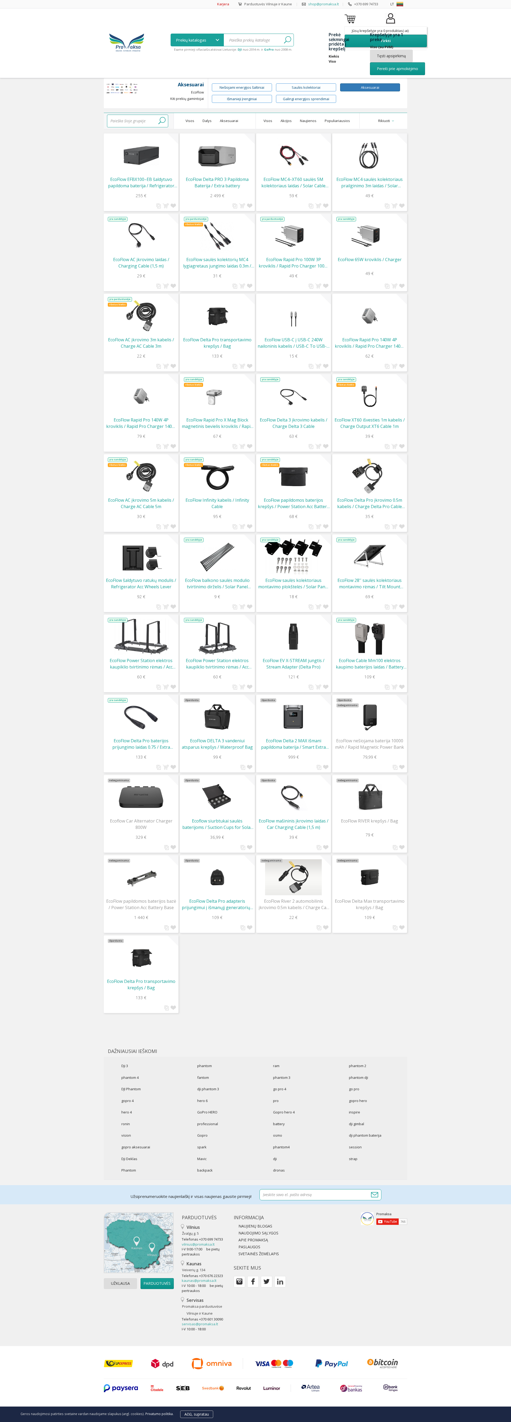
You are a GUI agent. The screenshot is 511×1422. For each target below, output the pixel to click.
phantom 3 (281, 1077)
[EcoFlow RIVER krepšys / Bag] (369, 797)
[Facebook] (253, 1281)
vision (126, 1135)
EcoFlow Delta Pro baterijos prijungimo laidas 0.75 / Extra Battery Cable (141, 744)
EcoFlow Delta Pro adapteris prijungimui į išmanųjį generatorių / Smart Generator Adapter (217, 904)
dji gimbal (356, 1123)
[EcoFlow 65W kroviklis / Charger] (369, 236)
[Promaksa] (126, 43)
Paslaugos (249, 1246)
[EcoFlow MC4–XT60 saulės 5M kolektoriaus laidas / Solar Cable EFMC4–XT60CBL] (293, 155)
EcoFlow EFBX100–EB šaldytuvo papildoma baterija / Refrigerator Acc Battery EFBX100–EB (141, 182)
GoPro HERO (207, 1112)
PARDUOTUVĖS (157, 1283)
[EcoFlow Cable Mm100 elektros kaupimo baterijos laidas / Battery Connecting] (369, 637)
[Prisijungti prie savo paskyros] (390, 24)
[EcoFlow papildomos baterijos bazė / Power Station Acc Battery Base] (141, 877)
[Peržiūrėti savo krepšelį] (350, 18)
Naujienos (308, 120)
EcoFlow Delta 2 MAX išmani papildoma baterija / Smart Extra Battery (293, 744)
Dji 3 (124, 1065)
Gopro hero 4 (284, 1112)
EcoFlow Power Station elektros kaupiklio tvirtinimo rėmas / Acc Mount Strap (141, 664)
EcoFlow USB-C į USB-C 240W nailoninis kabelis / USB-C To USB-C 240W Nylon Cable (293, 343)
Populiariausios (337, 120)
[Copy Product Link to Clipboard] (158, 206)
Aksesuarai (370, 87)
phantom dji (358, 1077)
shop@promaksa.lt (323, 4)
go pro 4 (279, 1089)
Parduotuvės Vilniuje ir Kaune (268, 4)
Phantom (128, 1170)
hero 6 (202, 1100)
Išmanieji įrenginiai (242, 98)
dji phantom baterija (365, 1135)
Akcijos (286, 120)
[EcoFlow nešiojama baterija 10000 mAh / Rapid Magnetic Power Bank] (369, 717)
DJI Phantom (131, 1089)
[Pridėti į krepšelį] (166, 205)
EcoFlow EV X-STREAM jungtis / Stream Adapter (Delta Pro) (293, 664)
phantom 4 (130, 1077)
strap (353, 1158)
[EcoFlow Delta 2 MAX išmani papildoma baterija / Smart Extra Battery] (293, 717)
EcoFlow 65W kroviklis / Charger (370, 259)
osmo (277, 1135)
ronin (125, 1123)
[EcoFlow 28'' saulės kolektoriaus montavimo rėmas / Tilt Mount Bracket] (369, 556)
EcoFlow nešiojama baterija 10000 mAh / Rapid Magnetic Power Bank (369, 744)
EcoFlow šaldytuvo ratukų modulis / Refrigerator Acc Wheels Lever (141, 583)
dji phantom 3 (208, 1089)
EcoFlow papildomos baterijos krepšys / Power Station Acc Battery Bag (293, 503)
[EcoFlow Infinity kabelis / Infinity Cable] (217, 476)
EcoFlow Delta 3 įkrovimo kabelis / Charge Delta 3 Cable (293, 423)
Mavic (202, 1158)
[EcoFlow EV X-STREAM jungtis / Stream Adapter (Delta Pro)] (293, 637)
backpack (205, 1170)
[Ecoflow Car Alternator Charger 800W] (141, 797)
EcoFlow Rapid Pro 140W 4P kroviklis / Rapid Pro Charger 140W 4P (370, 343)
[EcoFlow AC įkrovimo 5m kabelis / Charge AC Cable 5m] (141, 476)
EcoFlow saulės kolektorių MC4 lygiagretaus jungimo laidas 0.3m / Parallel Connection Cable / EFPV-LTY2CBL (217, 263)
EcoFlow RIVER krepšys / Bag (369, 821)
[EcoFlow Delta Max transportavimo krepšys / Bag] (369, 877)
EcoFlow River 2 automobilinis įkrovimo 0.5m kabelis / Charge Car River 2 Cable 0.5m (293, 904)
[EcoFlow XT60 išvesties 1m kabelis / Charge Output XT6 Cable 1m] (369, 396)
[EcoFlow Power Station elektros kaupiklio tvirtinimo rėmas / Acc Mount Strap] (141, 637)
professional (207, 1123)
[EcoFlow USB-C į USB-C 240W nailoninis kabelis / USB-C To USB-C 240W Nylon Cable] (293, 316)
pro (276, 1100)
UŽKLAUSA (120, 1283)
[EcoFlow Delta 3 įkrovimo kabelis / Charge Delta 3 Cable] (293, 396)
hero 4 (126, 1112)
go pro (354, 1089)
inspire (354, 1112)
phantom (204, 1065)
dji (275, 1158)
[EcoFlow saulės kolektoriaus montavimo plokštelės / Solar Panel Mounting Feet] (293, 556)
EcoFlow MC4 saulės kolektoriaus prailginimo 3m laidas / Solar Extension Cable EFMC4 (369, 182)
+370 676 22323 (211, 1275)
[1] (287, 40)
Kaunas (193, 1266)
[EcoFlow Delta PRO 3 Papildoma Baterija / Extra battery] (217, 155)
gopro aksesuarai (135, 1147)
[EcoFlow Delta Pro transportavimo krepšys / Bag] (217, 316)
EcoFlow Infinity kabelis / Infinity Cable (217, 503)
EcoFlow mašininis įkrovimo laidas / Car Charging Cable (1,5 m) (293, 824)
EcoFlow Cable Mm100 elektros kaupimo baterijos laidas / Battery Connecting (369, 664)
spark (202, 1147)
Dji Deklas (129, 1158)
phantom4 (281, 1147)
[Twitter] (266, 1281)
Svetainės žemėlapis (258, 1253)
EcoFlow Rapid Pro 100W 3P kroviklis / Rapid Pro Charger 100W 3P (293, 263)
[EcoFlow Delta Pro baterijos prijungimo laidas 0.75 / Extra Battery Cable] (141, 717)
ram (276, 1065)
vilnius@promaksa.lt (198, 1244)
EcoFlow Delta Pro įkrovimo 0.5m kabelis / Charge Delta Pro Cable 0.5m (369, 503)
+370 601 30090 (211, 1319)
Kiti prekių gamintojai (187, 98)
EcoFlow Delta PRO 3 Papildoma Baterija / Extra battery (217, 182)
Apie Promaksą (253, 1239)
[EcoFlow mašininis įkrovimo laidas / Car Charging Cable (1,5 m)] (293, 797)
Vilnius (191, 1230)
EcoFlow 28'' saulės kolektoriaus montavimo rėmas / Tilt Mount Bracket (369, 583)
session (355, 1147)
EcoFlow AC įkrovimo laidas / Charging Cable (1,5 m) (141, 263)
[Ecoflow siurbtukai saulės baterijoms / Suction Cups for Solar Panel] (217, 797)
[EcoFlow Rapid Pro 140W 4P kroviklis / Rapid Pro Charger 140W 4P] (369, 316)
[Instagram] (239, 1281)
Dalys (207, 120)
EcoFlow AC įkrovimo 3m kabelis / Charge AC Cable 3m (141, 343)
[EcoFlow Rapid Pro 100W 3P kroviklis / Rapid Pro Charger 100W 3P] (293, 236)
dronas (279, 1170)
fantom (203, 1077)
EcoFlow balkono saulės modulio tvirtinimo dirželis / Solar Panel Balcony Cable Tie (217, 583)
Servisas (202, 1306)
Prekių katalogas (191, 40)
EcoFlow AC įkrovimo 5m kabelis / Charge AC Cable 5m (141, 503)
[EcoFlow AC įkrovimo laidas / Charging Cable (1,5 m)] (141, 236)
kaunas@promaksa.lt (199, 1280)
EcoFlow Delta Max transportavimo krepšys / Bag (370, 904)
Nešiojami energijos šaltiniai (242, 87)
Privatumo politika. (159, 1414)
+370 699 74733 (366, 4)
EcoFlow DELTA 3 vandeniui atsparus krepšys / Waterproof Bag (217, 744)
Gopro (202, 1135)
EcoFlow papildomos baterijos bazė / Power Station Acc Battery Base (141, 904)
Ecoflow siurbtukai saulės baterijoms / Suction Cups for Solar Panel (217, 824)
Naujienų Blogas (255, 1226)
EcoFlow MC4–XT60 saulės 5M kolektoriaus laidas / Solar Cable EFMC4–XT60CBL (293, 182)
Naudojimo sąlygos (258, 1232)
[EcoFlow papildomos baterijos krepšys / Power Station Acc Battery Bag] (293, 476)
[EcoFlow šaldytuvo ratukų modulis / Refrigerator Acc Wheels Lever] (141, 556)
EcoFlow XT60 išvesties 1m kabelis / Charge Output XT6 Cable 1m (370, 423)
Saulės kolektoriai (306, 87)
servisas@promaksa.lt (200, 1324)
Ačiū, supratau (196, 1414)
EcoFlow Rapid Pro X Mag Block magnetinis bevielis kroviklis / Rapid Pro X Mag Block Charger (217, 423)
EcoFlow (197, 92)
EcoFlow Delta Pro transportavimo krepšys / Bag (217, 343)
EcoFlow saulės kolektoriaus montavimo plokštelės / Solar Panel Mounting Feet (293, 583)
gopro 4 (127, 1100)
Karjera (223, 4)
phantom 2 (357, 1065)
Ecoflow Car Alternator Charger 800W (141, 824)
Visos (190, 120)
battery (279, 1123)
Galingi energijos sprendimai (306, 98)
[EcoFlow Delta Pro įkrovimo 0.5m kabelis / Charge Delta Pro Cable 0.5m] (369, 476)
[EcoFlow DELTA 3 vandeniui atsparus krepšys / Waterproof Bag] (217, 717)
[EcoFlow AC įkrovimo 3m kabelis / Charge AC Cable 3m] (141, 316)
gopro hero (358, 1100)
